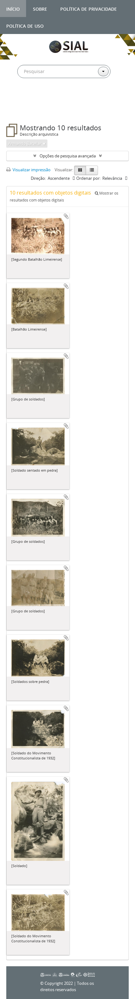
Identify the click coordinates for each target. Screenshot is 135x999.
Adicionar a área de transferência (66, 216)
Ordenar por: (88, 178)
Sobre (40, 8)
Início (13, 8)
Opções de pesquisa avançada (68, 156)
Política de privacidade (88, 8)
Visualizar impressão (31, 170)
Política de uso (25, 25)
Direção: (38, 178)
